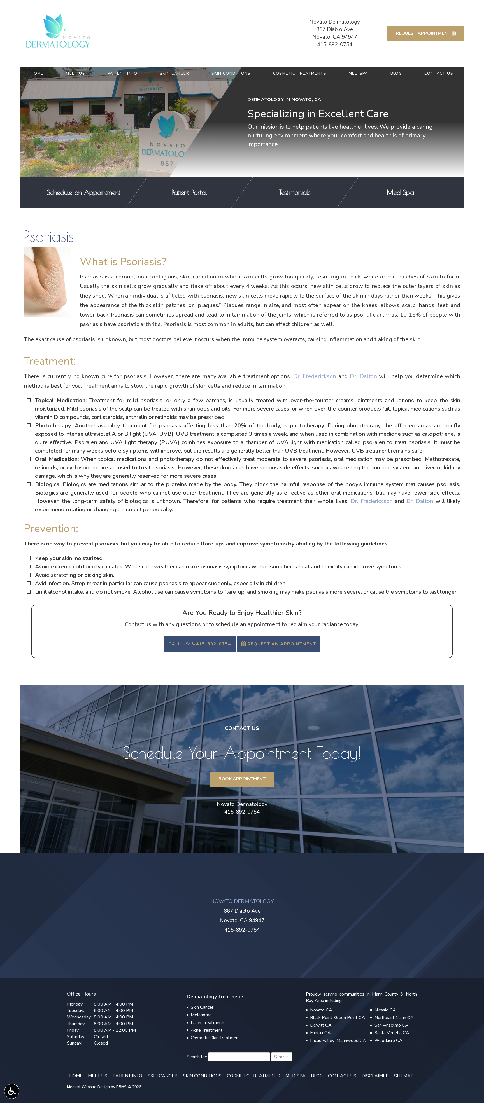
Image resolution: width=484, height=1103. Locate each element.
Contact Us (438, 73)
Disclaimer (375, 1076)
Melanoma (201, 1015)
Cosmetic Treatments (300, 73)
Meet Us (75, 73)
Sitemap (404, 1076)
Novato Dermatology (242, 804)
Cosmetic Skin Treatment (215, 1038)
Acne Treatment (206, 1030)
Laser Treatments (208, 1023)
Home (37, 73)
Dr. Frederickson (314, 376)
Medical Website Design (88, 1087)
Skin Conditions (231, 73)
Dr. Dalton (363, 376)
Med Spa (358, 73)
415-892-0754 (334, 44)
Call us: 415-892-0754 (199, 644)
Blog (396, 73)
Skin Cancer (174, 73)
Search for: (197, 1057)
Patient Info (123, 73)
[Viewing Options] (11, 1091)
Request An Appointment (281, 644)
